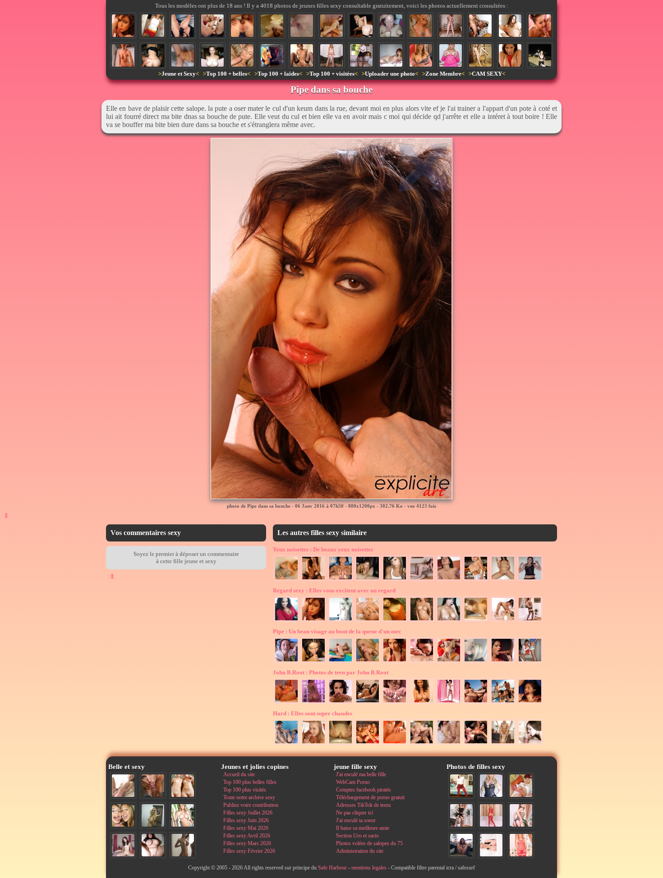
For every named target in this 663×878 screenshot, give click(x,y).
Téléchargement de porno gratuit (370, 797)
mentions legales (369, 867)
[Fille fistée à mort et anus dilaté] (448, 662)
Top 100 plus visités (244, 790)
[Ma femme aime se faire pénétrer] (331, 25)
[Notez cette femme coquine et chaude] (491, 845)
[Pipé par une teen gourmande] (313, 744)
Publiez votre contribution (250, 805)
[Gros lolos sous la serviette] (212, 55)
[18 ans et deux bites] (529, 703)
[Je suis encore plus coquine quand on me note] (521, 845)
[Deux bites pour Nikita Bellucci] (340, 703)
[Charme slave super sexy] (367, 621)
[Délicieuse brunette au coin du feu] (313, 580)
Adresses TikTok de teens (363, 805)
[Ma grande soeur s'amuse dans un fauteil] (510, 25)
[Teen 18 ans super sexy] (475, 621)
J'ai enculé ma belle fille (361, 774)
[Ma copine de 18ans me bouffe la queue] (475, 662)
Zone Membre (443, 73)
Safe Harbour (332, 867)
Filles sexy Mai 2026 (245, 828)
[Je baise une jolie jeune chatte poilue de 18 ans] (123, 55)
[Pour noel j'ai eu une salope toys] (480, 55)
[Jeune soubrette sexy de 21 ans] (361, 55)
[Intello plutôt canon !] (394, 621)
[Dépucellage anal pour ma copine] (153, 55)
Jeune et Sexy (178, 73)
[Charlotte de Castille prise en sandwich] (421, 744)
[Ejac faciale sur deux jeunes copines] (123, 815)
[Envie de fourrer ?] (502, 621)
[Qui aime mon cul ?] (529, 621)
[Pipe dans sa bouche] (123, 25)
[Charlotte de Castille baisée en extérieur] (475, 703)
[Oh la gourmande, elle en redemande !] (286, 662)
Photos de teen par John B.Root (330, 672)
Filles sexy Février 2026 (249, 851)
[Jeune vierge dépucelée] (301, 25)
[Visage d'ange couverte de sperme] (242, 55)
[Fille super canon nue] (183, 815)
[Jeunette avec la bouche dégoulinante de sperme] (394, 662)
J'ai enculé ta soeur (356, 820)
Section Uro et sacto (357, 836)
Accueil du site (239, 774)
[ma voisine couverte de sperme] (153, 25)
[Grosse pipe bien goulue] (313, 662)
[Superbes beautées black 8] (313, 703)
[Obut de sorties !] (421, 621)
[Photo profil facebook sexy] (394, 580)
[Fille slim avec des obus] (183, 845)
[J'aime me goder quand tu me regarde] (394, 744)
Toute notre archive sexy (249, 797)
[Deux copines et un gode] (212, 25)
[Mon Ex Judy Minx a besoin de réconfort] (367, 703)
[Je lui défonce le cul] (242, 25)
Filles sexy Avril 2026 (246, 836)
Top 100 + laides (278, 73)
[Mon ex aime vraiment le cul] (461, 786)
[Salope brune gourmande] (448, 621)
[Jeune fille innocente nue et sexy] (123, 786)
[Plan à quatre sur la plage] (502, 703)
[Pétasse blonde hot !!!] (361, 25)
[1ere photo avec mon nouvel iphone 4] (461, 845)
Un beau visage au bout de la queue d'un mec (337, 631)
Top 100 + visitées (332, 73)
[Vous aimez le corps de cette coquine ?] (461, 815)
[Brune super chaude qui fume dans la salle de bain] (502, 580)
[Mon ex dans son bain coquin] (182, 55)
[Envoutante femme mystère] (340, 621)
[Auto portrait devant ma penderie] (272, 55)
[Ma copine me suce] (367, 580)
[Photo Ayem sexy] (286, 621)
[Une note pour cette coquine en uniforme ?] (491, 786)
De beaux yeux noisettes (323, 549)
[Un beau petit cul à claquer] (421, 580)
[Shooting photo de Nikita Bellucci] (448, 703)
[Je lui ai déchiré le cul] (340, 744)
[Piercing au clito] (286, 703)
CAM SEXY (487, 73)
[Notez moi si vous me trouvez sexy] (331, 55)
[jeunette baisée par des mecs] (529, 662)
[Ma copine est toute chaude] (529, 580)
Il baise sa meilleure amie (362, 828)
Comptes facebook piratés (363, 790)
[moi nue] (123, 845)
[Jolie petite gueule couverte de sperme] (391, 25)
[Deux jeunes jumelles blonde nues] (183, 786)
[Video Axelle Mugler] (394, 703)
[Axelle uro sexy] (301, 55)
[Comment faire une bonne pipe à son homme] (502, 662)
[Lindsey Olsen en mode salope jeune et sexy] (421, 662)
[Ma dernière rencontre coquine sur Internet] (521, 815)
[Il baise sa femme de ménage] (480, 25)
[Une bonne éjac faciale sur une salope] (448, 580)
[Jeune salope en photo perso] (421, 25)
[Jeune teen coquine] (421, 55)
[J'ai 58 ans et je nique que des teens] (502, 744)
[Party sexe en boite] (367, 744)
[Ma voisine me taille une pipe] (153, 786)
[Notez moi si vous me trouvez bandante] (491, 815)
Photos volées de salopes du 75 (369, 843)
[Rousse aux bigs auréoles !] (391, 55)
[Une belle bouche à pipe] (367, 662)
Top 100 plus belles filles (249, 782)
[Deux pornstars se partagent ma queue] (540, 25)
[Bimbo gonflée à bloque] (475, 580)
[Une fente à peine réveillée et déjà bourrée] (448, 744)
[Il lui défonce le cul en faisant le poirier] (182, 25)
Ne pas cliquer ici (354, 813)
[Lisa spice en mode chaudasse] (510, 55)
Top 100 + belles (226, 73)
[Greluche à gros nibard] (450, 55)
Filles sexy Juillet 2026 (247, 813)
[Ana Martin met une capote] (421, 703)
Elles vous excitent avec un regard (334, 590)
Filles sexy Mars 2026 (247, 843)
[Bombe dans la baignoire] (286, 580)
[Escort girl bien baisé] (475, 744)
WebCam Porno (353, 782)
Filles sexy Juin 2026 (246, 820)
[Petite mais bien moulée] (450, 25)
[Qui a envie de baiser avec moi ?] (521, 786)
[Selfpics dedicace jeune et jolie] (153, 815)
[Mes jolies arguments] (272, 25)
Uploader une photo (390, 73)
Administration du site (359, 851)
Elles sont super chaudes (312, 713)
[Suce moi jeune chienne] (529, 744)
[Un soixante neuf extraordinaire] (340, 662)
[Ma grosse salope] (153, 845)
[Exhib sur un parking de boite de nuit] (540, 55)
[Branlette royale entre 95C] (340, 580)
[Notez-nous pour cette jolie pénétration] (286, 744)
